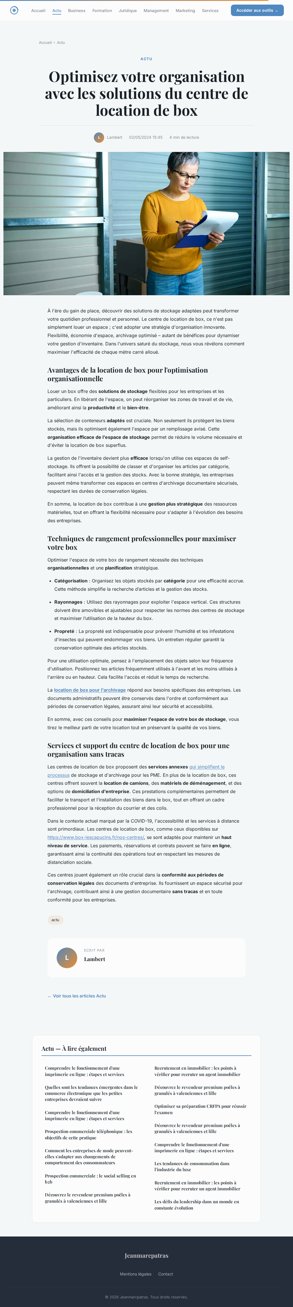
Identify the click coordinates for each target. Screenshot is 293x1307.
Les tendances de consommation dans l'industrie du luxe (192, 1166)
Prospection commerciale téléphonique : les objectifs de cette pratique (88, 1134)
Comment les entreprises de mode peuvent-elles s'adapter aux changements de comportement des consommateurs (89, 1157)
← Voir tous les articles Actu (76, 996)
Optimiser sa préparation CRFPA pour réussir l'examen (200, 1109)
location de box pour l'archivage (90, 690)
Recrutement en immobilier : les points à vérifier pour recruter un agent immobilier (197, 1071)
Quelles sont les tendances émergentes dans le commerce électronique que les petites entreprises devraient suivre (91, 1093)
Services (210, 10)
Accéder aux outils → (257, 10)
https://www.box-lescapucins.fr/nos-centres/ (95, 837)
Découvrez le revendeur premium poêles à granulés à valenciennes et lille (87, 1198)
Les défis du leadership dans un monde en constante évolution (197, 1204)
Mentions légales (135, 1273)
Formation (102, 10)
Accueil (38, 10)
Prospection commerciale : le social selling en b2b (90, 1179)
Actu (56, 10)
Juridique (128, 10)
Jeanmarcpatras (147, 1255)
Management (156, 10)
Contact (165, 1273)
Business (77, 10)
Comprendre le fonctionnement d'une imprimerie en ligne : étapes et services (84, 1071)
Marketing (185, 10)
